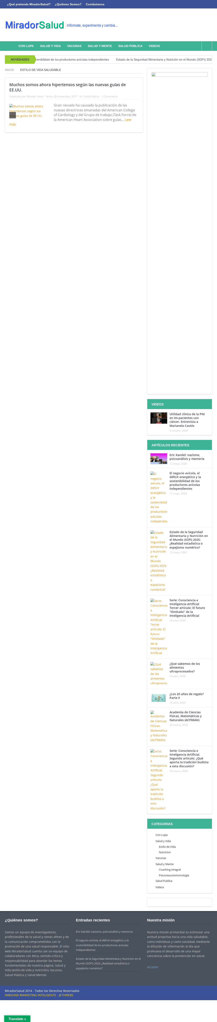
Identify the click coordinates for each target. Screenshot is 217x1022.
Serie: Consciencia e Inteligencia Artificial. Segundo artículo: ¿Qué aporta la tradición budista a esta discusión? (189, 758)
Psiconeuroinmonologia (174, 875)
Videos (154, 46)
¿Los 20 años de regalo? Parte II (187, 696)
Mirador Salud (35, 96)
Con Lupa (26, 46)
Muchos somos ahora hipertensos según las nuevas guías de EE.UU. (67, 87)
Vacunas (74, 46)
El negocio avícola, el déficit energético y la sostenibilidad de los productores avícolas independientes (185, 481)
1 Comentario (110, 96)
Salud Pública (130, 46)
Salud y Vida (50, 46)
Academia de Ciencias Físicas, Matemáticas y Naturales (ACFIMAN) (186, 716)
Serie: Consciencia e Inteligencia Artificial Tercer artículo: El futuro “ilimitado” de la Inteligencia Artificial (187, 608)
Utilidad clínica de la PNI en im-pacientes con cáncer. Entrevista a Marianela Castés (187, 420)
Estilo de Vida (167, 847)
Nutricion (165, 852)
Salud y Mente (100, 46)
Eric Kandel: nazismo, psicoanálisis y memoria (187, 457)
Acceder (153, 967)
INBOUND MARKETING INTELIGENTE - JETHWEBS (39, 995)
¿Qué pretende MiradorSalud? (29, 4)
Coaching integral (170, 869)
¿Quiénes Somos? (68, 4)
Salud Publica (164, 881)
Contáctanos (95, 4)
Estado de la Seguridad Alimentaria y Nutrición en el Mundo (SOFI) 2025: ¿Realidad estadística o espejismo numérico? (189, 539)
